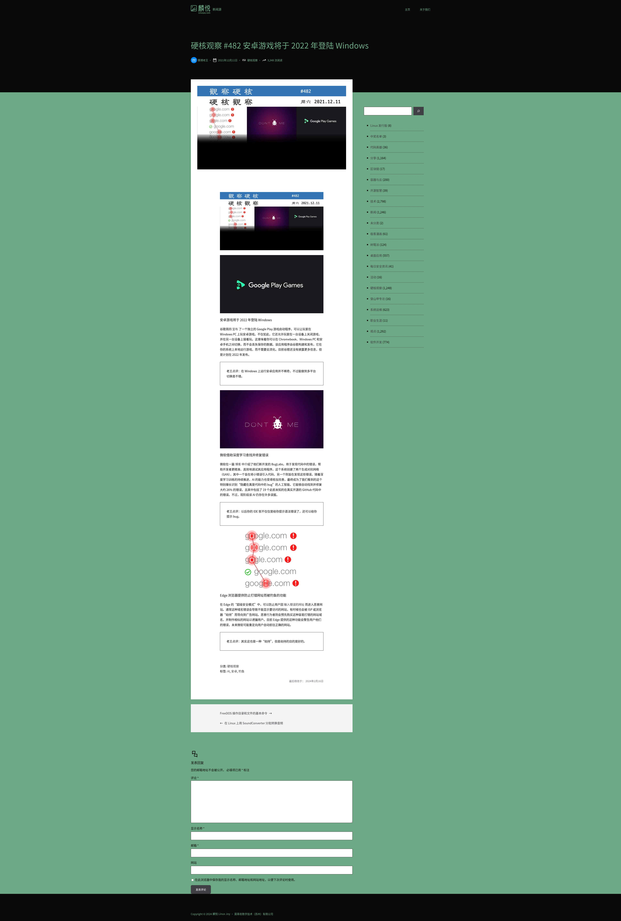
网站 (194, 862)
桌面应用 (376, 255)
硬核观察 (252, 60)
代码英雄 (376, 147)
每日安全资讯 (379, 266)
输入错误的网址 (294, 604)
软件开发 (376, 342)
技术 (373, 201)
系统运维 (376, 309)
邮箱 (195, 845)
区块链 (374, 169)
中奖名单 (376, 136)
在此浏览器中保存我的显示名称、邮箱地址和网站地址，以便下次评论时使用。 (246, 880)
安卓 (234, 671)
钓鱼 (241, 671)
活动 (373, 277)
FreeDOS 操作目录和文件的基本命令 (243, 713)
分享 (373, 158)
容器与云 (376, 179)
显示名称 (197, 828)
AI (228, 671)
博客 (238, 464)
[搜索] (418, 111)
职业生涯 (376, 320)
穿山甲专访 (377, 299)
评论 (195, 778)
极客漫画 (376, 234)
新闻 (373, 212)
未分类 (374, 223)
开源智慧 (376, 190)
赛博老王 (203, 60)
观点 (373, 331)
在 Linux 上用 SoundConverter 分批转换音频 (253, 723)
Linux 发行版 (378, 125)
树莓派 (374, 244)
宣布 (235, 329)
